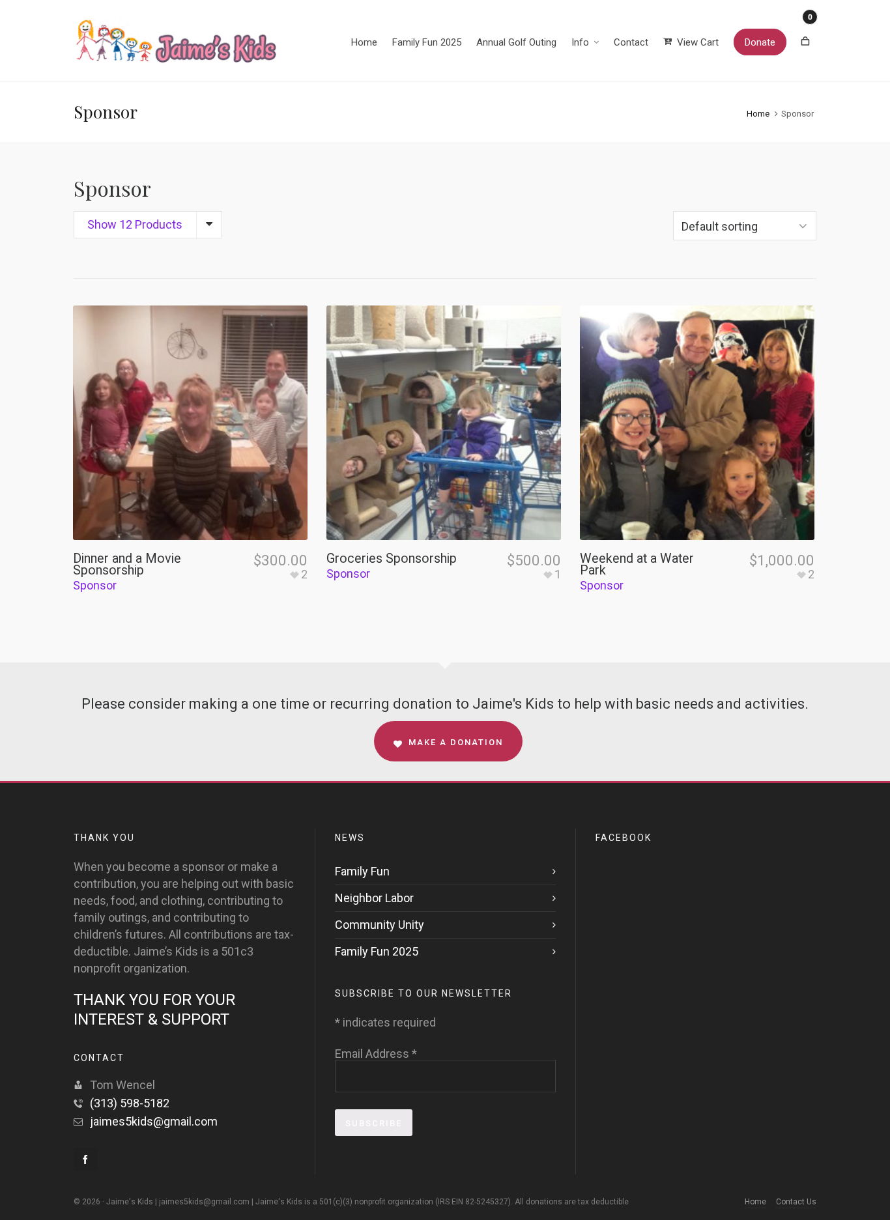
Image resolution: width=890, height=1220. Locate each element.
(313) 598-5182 (129, 1103)
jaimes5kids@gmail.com (154, 1121)
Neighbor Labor (374, 898)
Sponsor (95, 585)
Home (758, 114)
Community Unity (379, 924)
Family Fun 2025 (376, 951)
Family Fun (362, 871)
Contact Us (796, 1201)
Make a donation (456, 742)
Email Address (376, 1054)
